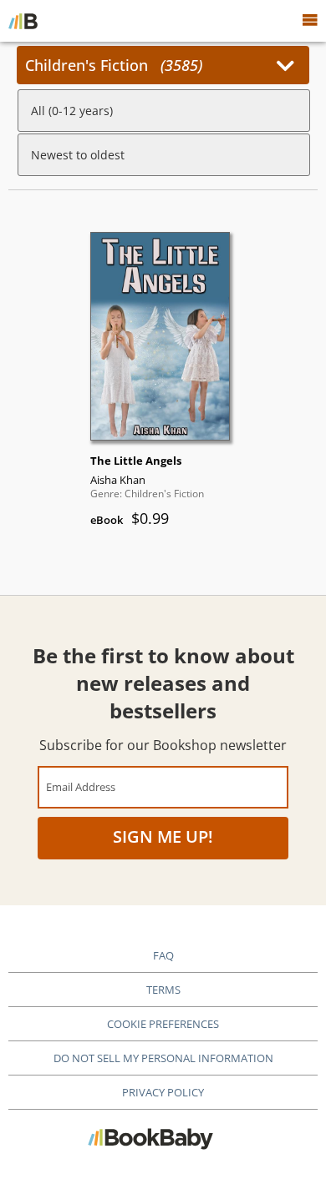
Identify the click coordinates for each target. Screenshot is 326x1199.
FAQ (163, 955)
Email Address (80, 786)
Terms (163, 989)
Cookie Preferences (163, 1023)
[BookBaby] (23, 21)
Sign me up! (163, 836)
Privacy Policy (163, 1092)
